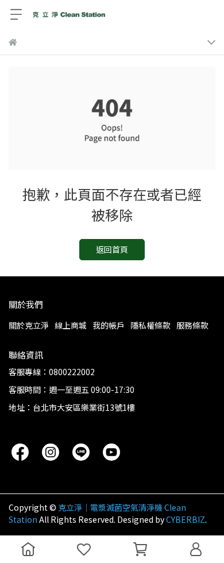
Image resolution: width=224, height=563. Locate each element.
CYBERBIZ (185, 519)
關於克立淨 (29, 325)
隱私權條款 (150, 325)
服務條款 (192, 325)
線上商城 (71, 325)
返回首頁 (112, 249)
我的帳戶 (108, 325)
